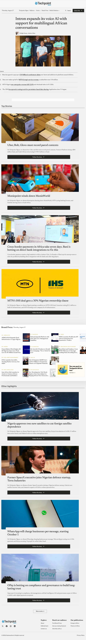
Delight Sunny (23, 33)
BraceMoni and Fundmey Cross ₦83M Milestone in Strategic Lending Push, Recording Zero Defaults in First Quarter (68, 350)
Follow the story (37, 157)
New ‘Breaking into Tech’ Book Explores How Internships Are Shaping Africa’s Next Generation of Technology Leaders (39, 374)
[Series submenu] (40, 10)
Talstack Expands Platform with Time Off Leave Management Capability (39, 338)
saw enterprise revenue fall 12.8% (22, 84)
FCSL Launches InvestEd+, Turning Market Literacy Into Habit (11, 361)
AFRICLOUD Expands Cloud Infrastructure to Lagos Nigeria (11, 338)
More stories (40, 611)
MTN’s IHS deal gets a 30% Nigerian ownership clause (37, 300)
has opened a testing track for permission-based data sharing (28, 89)
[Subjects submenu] (34, 10)
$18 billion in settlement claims (30, 75)
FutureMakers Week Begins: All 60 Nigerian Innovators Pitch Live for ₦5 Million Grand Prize (11, 350)
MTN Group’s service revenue (29, 80)
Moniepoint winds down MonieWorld (28, 196)
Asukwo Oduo (31, 33)
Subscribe (77, 10)
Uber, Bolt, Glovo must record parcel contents (32, 145)
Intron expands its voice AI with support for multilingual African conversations (41, 23)
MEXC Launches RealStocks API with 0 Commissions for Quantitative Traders (68, 338)
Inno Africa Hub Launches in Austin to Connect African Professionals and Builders (10, 373)
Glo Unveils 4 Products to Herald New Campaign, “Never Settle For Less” (40, 350)
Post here (72, 372)
